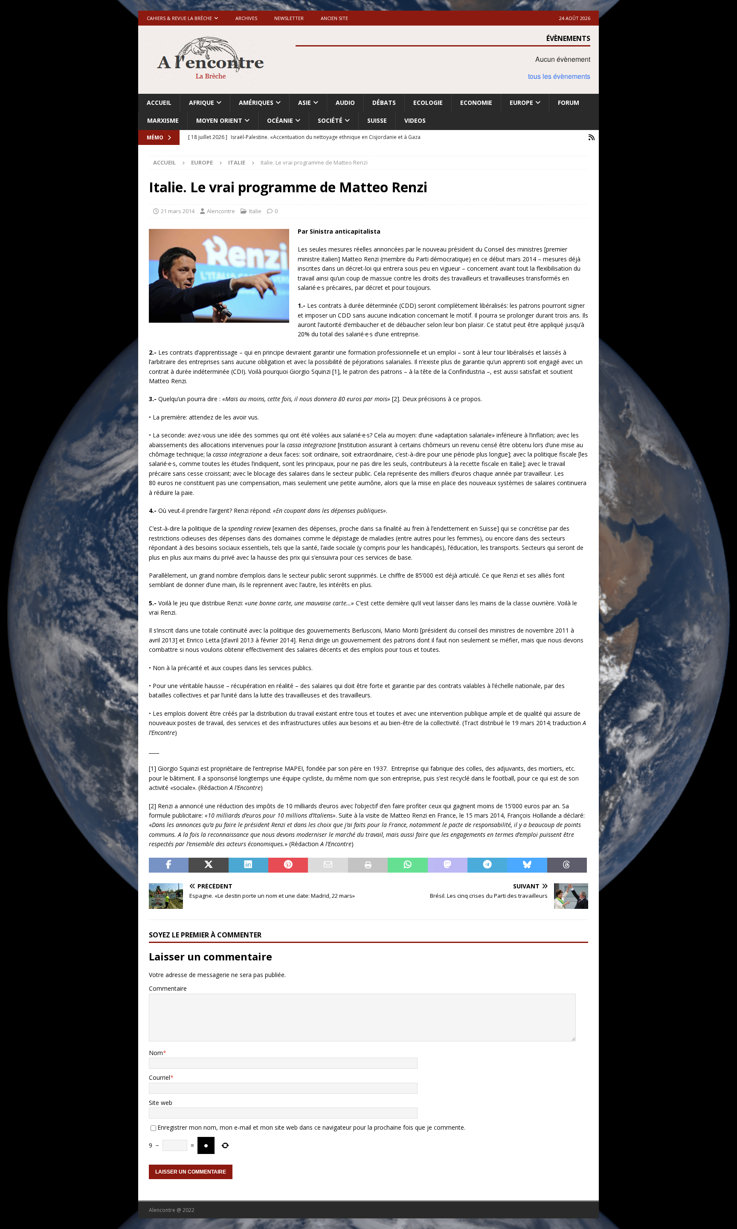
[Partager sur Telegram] (487, 865)
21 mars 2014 (177, 211)
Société (330, 120)
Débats (384, 102)
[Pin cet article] (288, 865)
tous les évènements (559, 76)
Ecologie (428, 102)
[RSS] (591, 137)
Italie (255, 211)
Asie (304, 102)
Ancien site (334, 18)
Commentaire (168, 988)
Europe (521, 102)
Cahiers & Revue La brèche (179, 18)
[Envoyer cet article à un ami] (328, 865)
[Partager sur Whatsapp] (407, 865)
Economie (476, 102)
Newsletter (289, 18)
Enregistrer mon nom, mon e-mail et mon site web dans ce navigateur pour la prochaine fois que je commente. (311, 1127)
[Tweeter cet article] (208, 865)
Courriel (159, 1077)
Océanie (280, 120)
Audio (345, 102)
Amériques (256, 102)
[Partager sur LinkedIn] (248, 865)
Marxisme (163, 120)
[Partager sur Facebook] (169, 865)
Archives (246, 18)
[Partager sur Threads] (567, 865)
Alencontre (221, 211)
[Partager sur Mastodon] (447, 865)
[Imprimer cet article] (368, 865)
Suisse (377, 120)
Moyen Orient (219, 120)
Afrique (201, 102)
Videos (415, 120)
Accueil (159, 102)
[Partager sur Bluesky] (527, 865)
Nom (156, 1053)
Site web (160, 1103)
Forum (568, 102)
